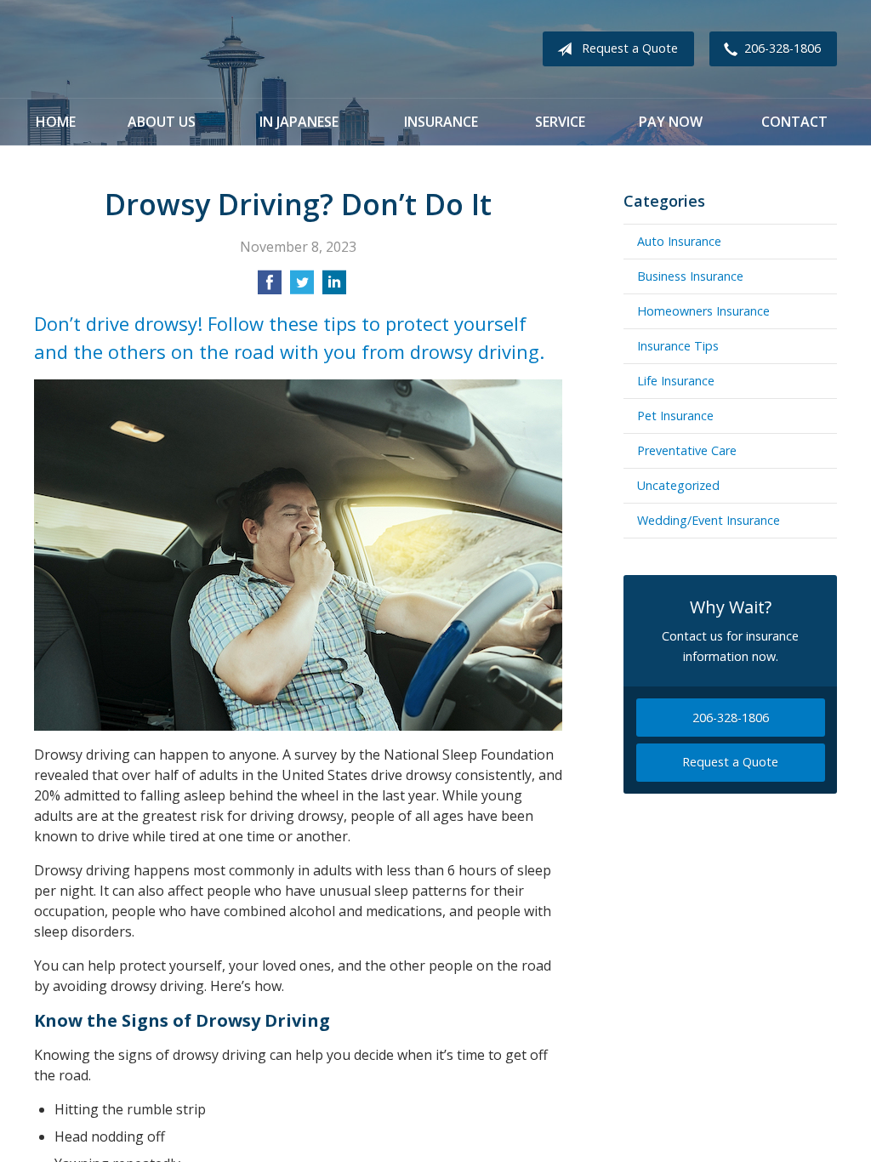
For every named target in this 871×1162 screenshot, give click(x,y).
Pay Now (671, 121)
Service (560, 121)
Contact (794, 121)
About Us (162, 121)
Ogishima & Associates (208, 49)
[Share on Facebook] (270, 287)
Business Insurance (690, 276)
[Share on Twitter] (302, 287)
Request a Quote (630, 48)
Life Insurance (675, 381)
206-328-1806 (782, 48)
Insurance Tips (678, 346)
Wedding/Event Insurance (708, 520)
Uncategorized (678, 485)
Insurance (441, 121)
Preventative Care (687, 450)
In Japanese (299, 121)
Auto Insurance (679, 241)
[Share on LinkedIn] (334, 287)
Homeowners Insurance (703, 311)
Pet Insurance (675, 415)
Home (56, 121)
